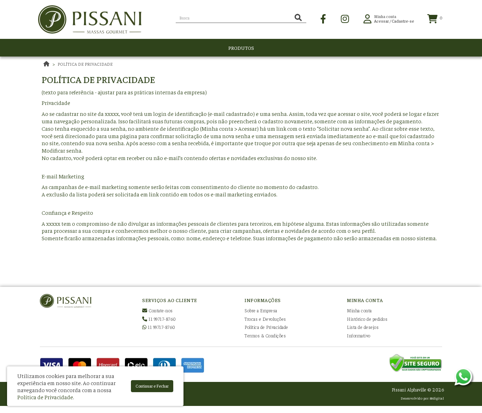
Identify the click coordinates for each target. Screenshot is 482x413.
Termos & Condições (265, 335)
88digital (437, 398)
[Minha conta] (367, 18)
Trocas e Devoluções (265, 319)
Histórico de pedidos (367, 319)
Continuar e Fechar (152, 386)
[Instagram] (345, 18)
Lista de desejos (363, 327)
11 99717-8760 (161, 319)
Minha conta (359, 310)
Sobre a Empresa (261, 310)
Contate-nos (160, 310)
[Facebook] (323, 18)
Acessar (381, 21)
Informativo (358, 335)
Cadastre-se (403, 21)
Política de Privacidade (85, 64)
